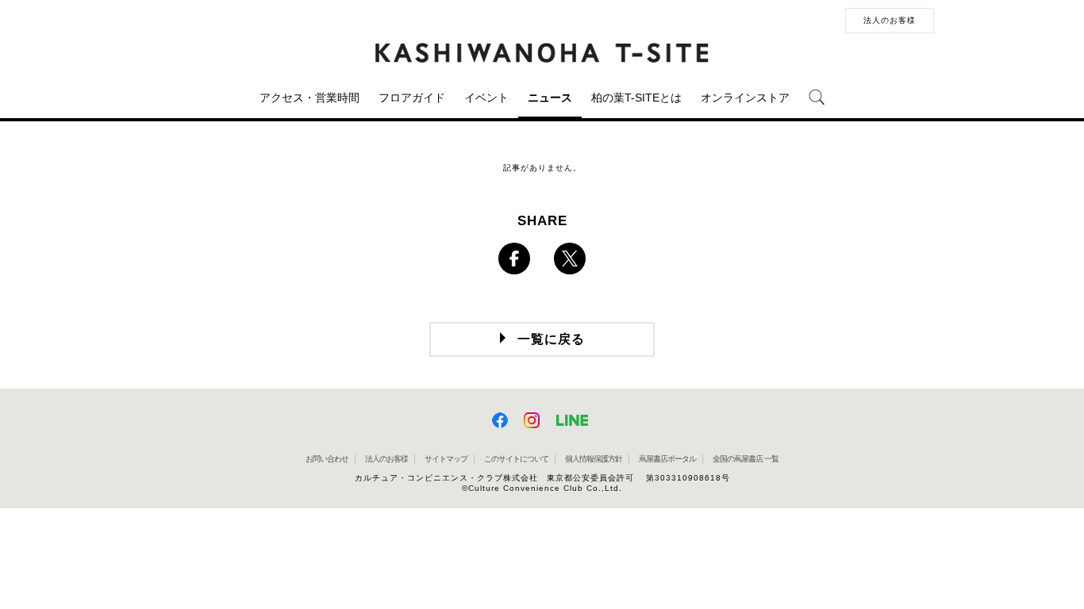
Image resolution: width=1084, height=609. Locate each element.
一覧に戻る (551, 339)
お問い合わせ (327, 458)
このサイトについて (516, 458)
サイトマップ (446, 458)
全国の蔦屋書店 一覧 (745, 458)
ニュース (550, 97)
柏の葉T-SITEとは (636, 97)
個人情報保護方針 (593, 458)
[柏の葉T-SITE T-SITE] (542, 53)
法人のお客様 (889, 20)
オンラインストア (745, 97)
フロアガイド (412, 97)
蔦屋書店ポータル (667, 458)
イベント (486, 97)
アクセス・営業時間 (309, 97)
